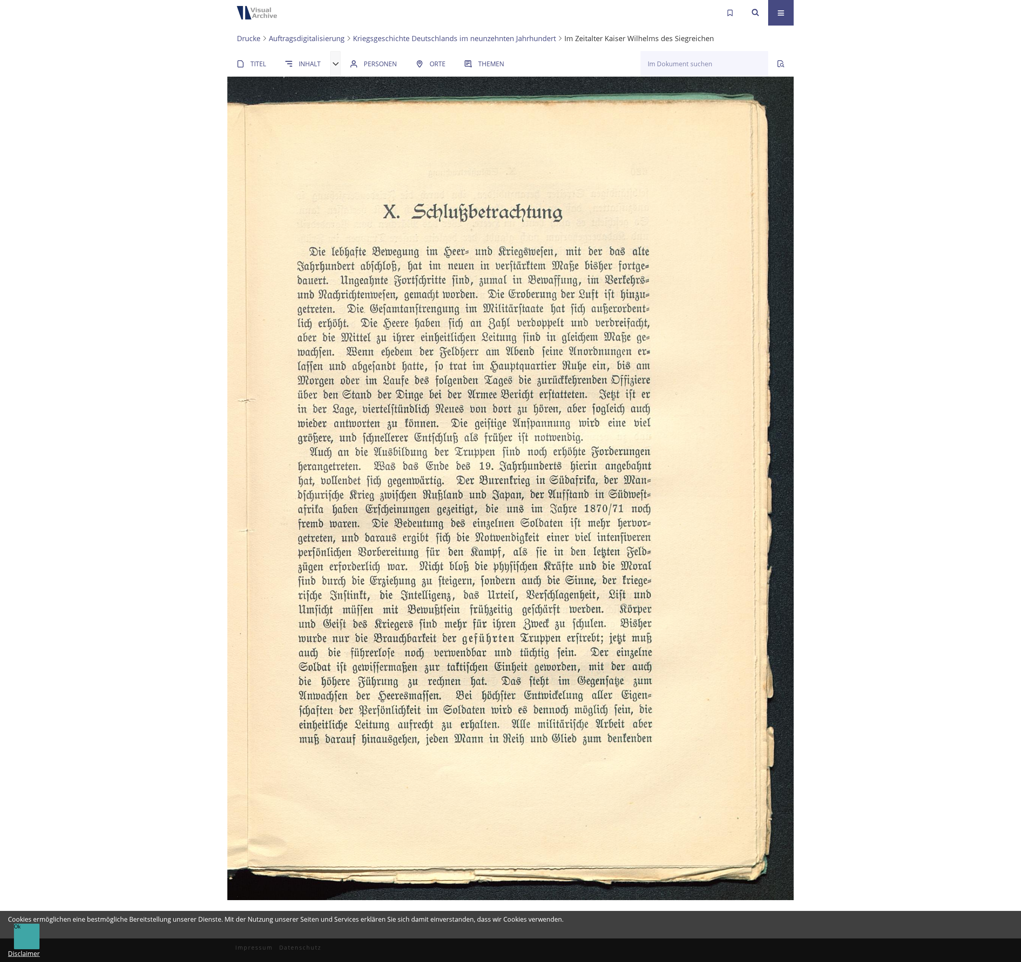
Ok (17, 927)
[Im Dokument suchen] (781, 64)
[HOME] (259, 13)
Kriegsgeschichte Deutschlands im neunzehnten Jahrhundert (454, 38)
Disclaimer (24, 953)
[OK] (755, 13)
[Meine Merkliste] (730, 13)
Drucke (248, 38)
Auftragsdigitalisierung (307, 38)
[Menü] (781, 13)
